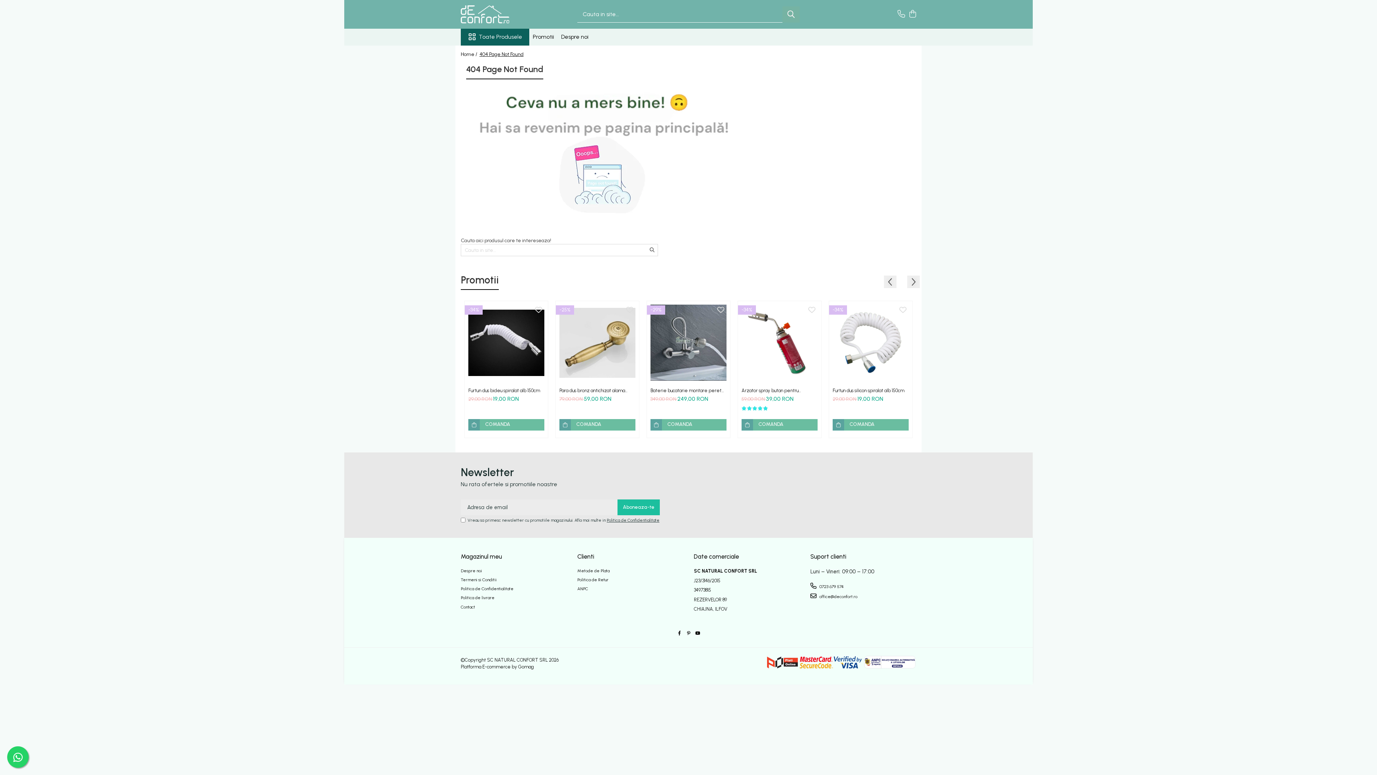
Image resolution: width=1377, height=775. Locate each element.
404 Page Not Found (501, 54)
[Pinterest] (688, 633)
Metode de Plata (593, 570)
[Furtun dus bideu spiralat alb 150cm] (506, 343)
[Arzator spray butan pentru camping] (780, 343)
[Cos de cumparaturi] (912, 14)
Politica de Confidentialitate (633, 520)
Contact (468, 607)
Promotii (543, 36)
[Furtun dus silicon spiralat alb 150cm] (871, 343)
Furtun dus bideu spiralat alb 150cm (504, 390)
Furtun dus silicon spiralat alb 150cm (868, 390)
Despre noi (574, 36)
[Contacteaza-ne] (901, 14)
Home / (469, 54)
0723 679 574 (831, 586)
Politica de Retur (593, 579)
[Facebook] (679, 633)
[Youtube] (697, 633)
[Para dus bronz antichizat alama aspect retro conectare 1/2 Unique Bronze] (597, 343)
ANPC (582, 588)
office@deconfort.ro (837, 596)
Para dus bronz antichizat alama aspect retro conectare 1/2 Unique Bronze (595, 390)
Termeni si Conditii (479, 579)
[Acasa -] (497, 14)
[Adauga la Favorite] (538, 310)
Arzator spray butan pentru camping (770, 390)
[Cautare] (791, 14)
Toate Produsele (500, 36)
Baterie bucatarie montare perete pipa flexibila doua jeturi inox (687, 390)
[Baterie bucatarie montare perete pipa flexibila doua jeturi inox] (688, 343)
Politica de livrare (478, 597)
